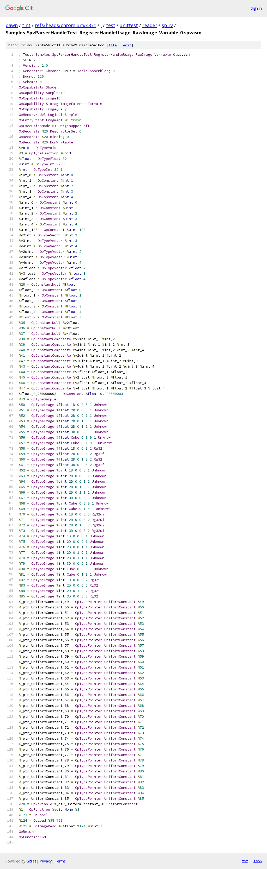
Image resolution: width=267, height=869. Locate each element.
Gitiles (31, 861)
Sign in (256, 8)
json (257, 861)
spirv (167, 25)
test (110, 25)
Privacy (46, 861)
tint (26, 25)
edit (127, 45)
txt (245, 861)
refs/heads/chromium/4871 (65, 25)
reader (149, 25)
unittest (129, 25)
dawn (12, 25)
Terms (60, 861)
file (112, 45)
